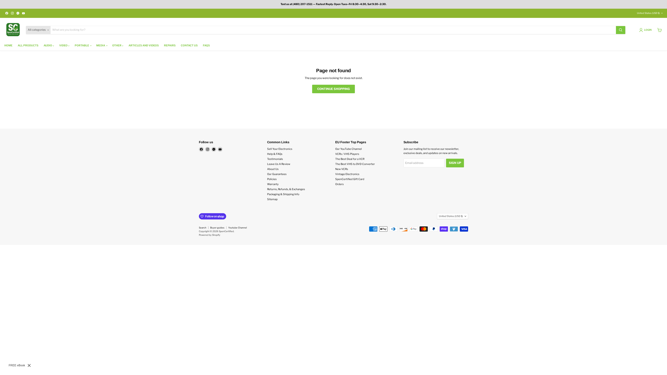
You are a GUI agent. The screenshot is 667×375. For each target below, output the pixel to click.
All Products (28, 45)
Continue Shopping (333, 89)
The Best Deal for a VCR (349, 159)
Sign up (455, 163)
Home (8, 45)
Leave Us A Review (278, 164)
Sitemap (272, 199)
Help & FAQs (274, 154)
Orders (339, 184)
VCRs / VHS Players (347, 154)
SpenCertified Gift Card (349, 179)
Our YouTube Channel (348, 149)
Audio (48, 45)
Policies (272, 179)
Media (101, 45)
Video (63, 45)
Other (117, 45)
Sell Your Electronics (279, 149)
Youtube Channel (237, 227)
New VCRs (341, 169)
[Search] (620, 30)
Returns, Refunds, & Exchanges (286, 189)
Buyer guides (217, 227)
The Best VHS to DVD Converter (355, 164)
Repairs (170, 45)
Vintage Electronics (347, 174)
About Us (273, 169)
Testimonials (275, 159)
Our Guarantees (277, 174)
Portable (82, 45)
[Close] (29, 365)
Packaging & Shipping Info (283, 194)
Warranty (273, 184)
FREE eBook (17, 365)
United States (648, 13)
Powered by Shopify (209, 235)
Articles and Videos (144, 45)
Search (202, 227)
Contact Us (189, 45)
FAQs (206, 45)
